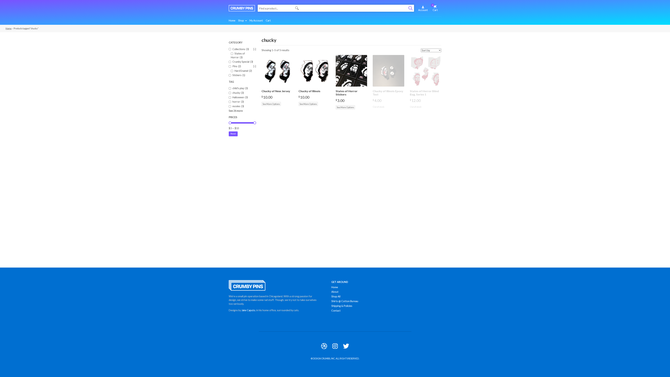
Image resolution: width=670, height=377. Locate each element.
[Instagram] (335, 346)
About (334, 291)
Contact (336, 310)
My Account (256, 20)
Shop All (335, 296)
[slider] (230, 122)
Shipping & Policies (341, 305)
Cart (435, 8)
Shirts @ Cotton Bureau (344, 301)
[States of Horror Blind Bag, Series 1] (425, 71)
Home (232, 20)
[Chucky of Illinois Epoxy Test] (388, 71)
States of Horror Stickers (347, 92)
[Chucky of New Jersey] (277, 71)
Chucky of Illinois (309, 91)
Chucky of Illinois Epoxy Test (388, 92)
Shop (241, 20)
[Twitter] (346, 346)
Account (423, 10)
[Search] (410, 8)
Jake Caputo (248, 310)
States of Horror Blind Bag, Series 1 (424, 92)
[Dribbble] (324, 346)
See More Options (271, 104)
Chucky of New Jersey (276, 91)
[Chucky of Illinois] (314, 71)
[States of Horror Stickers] (351, 71)
